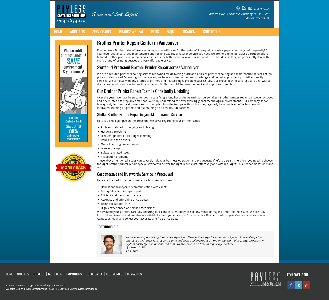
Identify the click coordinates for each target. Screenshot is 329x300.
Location (188, 31)
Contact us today (107, 218)
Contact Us (211, 31)
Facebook (291, 285)
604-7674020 (262, 9)
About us (77, 31)
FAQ (50, 274)
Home (58, 31)
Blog (155, 31)
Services (39, 274)
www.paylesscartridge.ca (83, 288)
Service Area (102, 31)
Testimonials (114, 274)
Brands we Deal (131, 31)
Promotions (74, 274)
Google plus (306, 285)
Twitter (298, 285)
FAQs (170, 31)
